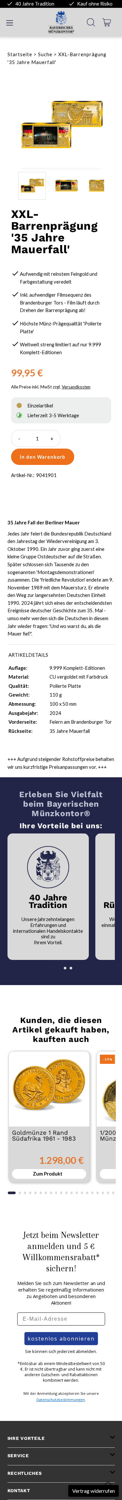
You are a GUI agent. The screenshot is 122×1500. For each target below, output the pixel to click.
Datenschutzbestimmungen (60, 1399)
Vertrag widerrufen (93, 1491)
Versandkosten (76, 386)
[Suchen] (91, 22)
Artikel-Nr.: (22, 475)
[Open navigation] (9, 22)
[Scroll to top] (108, 1482)
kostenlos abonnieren (61, 1338)
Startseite (19, 54)
